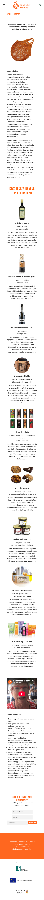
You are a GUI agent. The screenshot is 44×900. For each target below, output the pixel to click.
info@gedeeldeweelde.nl (22, 849)
